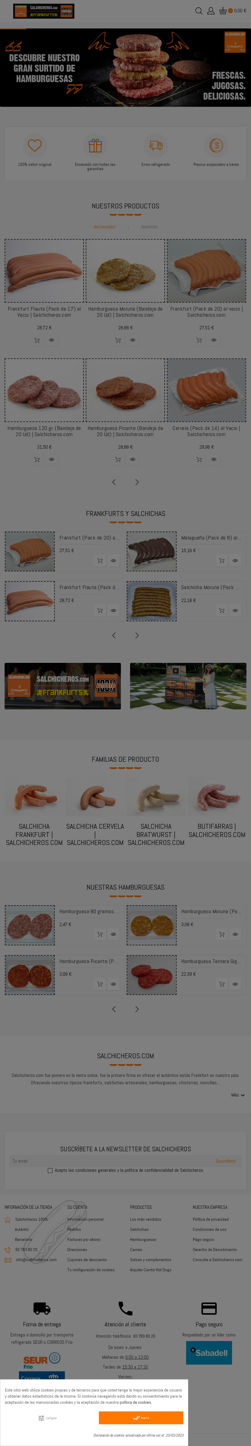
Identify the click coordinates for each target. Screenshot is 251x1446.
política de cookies (135, 1402)
